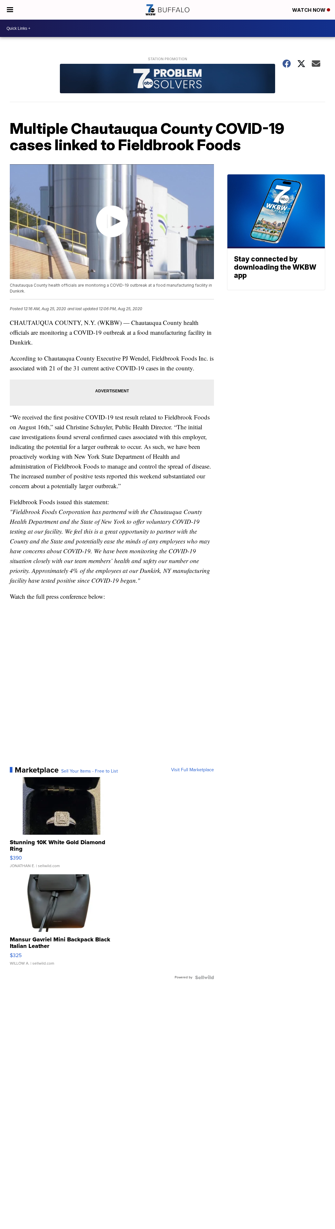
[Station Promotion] (167, 79)
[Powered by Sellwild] (204, 977)
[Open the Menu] (10, 10)
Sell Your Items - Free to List (89, 771)
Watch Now (309, 10)
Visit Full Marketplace (192, 770)
